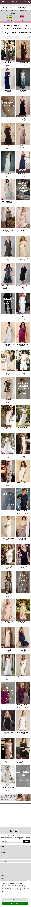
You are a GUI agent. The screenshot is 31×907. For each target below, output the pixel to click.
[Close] (18, 13)
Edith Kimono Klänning (22, 482)
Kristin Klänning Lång (8, 649)
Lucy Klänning (8, 399)
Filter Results (14, 37)
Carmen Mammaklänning (8, 229)
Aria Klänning (8, 90)
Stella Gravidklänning (8, 258)
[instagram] (16, 831)
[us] (21, 19)
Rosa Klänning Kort (8, 732)
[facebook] (21, 831)
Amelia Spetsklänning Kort (23, 344)
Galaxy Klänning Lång (8, 62)
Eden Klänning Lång (22, 173)
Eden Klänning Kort (8, 621)
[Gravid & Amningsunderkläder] (15, 801)
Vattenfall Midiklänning (22, 372)
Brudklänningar (19, 5)
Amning (28, 5)
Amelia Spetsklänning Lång (8, 787)
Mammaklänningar (7, 5)
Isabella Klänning (8, 145)
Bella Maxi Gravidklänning (8, 201)
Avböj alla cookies (15, 899)
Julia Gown (8, 455)
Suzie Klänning (8, 566)
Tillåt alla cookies (15, 903)
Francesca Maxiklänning (8, 344)
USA (22, 20)
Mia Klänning (23, 145)
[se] (9, 19)
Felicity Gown (8, 372)
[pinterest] (11, 831)
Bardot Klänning (23, 566)
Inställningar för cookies (15, 896)
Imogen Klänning (8, 593)
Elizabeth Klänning (8, 427)
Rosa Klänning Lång (22, 118)
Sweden (9, 20)
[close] (28, 881)
